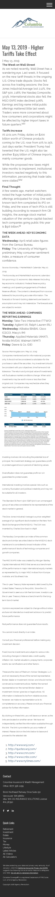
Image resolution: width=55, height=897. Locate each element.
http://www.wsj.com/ (21, 745)
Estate (6, 835)
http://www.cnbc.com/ (22, 756)
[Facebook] (3, 811)
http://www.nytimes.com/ (24, 760)
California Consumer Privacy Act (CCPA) (33, 868)
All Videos (8, 854)
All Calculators (10, 857)
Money (6, 844)
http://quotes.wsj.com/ (22, 749)
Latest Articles (9, 851)
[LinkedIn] (13, 811)
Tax (4, 841)
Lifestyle (7, 847)
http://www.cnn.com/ (21, 752)
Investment (8, 832)
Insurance (7, 838)
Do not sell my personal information (24, 873)
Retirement (8, 829)
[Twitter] (8, 811)
